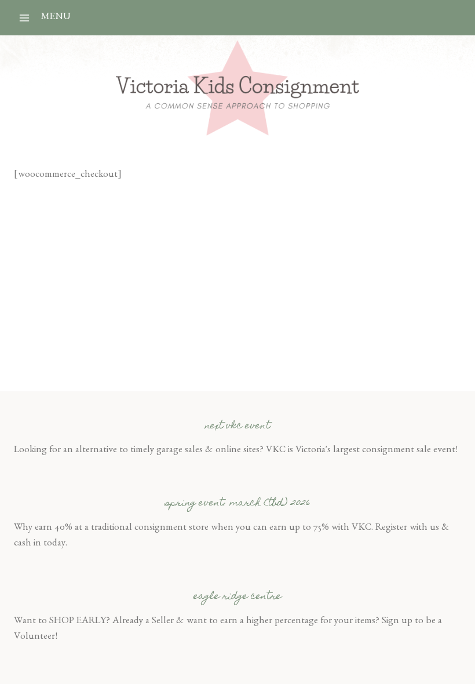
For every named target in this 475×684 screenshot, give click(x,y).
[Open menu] (24, 18)
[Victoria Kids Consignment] (237, 88)
